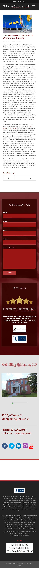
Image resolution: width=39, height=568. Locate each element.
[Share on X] (19, 178)
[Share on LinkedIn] (30, 178)
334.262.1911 (20, 1)
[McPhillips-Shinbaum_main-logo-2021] (16, 6)
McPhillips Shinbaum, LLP (19, 41)
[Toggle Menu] (33, 5)
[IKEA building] (17, 24)
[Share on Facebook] (8, 178)
